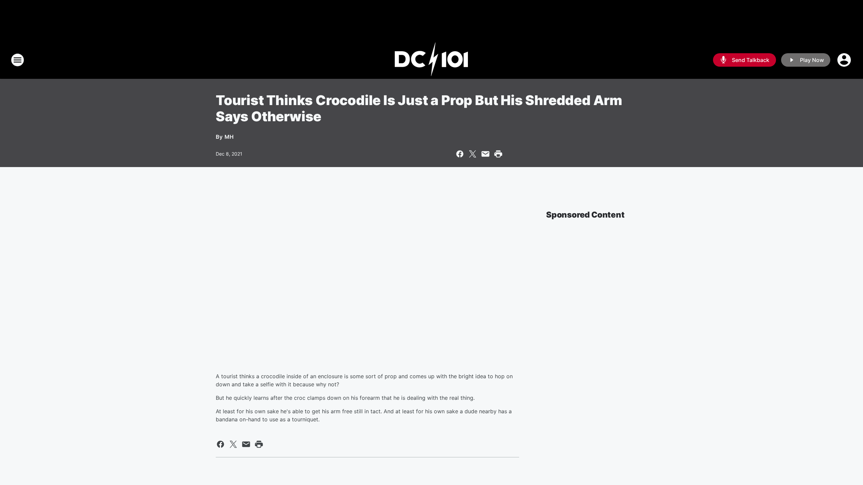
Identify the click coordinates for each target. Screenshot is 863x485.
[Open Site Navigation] (17, 60)
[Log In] (844, 60)
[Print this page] (498, 154)
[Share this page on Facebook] (460, 154)
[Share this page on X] (472, 154)
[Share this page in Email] (485, 154)
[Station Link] (431, 59)
